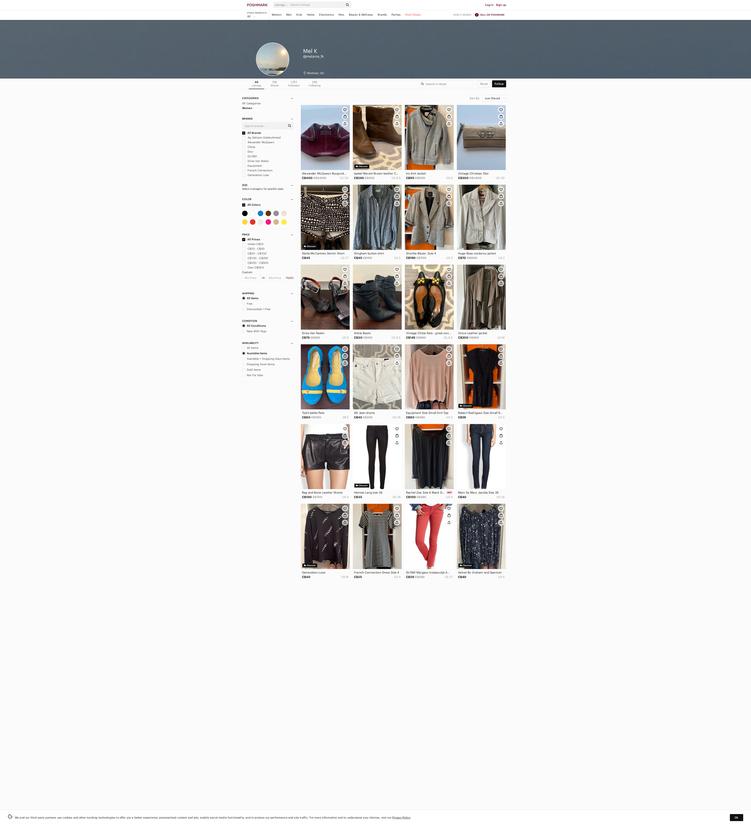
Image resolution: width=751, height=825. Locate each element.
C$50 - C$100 (257, 253)
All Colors (254, 205)
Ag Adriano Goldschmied (264, 137)
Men (289, 14)
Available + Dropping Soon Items (268, 359)
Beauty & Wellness (361, 14)
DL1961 (252, 156)
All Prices (253, 239)
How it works (462, 14)
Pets (341, 14)
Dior (250, 151)
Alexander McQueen (260, 142)
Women (276, 14)
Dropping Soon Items (261, 364)
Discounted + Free (259, 309)
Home (311, 14)
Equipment (254, 165)
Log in (489, 5)
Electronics (326, 14)
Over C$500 (256, 267)
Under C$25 (255, 244)
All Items (252, 298)
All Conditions (256, 325)
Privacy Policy (401, 817)
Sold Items (254, 369)
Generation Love (258, 175)
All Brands (254, 133)
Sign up (501, 5)
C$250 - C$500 (258, 263)
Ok (736, 817)
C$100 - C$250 (258, 258)
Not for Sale (255, 375)
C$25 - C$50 (256, 249)
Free (250, 303)
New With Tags (256, 331)
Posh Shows (413, 14)
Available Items (257, 353)
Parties (396, 14)
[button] (282, 5)
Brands (382, 14)
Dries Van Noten (258, 161)
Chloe (251, 147)
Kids (299, 14)
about (484, 84)
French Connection (259, 170)
